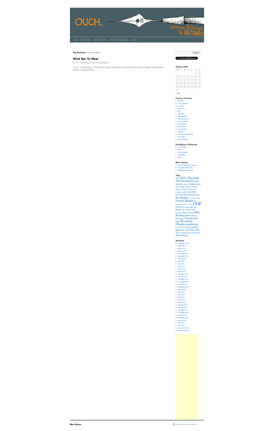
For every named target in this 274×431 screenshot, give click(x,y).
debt (189, 191)
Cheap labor (116, 67)
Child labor (126, 67)
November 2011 (183, 312)
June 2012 (181, 294)
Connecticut (192, 189)
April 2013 (181, 269)
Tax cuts (195, 230)
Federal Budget (184, 200)
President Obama (184, 222)
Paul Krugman (183, 152)
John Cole (181, 108)
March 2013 (182, 271)
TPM (179, 157)
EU (189, 198)
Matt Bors (181, 113)
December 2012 (183, 279)
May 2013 (181, 266)
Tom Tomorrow (183, 139)
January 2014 (182, 251)
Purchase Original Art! (119, 39)
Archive (134, 39)
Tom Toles (181, 137)
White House (182, 235)
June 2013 (181, 264)
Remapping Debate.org (185, 170)
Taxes (178, 232)
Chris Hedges (182, 147)
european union (195, 198)
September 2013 (183, 256)
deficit (186, 194)
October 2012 (182, 284)
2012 (178, 178)
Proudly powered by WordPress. (187, 424)
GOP (197, 203)
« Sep (178, 93)
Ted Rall (180, 131)
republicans (192, 224)
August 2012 (182, 289)
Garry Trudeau (183, 103)
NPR (179, 149)
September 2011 (183, 317)
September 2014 (183, 243)
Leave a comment (87, 69)
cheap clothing (105, 67)
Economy (182, 197)
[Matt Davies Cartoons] (120, 22)
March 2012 (182, 302)
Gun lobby (189, 207)
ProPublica (181, 155)
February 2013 (183, 274)
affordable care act (182, 184)
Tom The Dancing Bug (185, 134)
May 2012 (181, 297)
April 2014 (181, 246)
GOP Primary (180, 207)
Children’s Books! (100, 39)
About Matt (85, 39)
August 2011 (182, 320)
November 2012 (183, 281)
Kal (179, 111)
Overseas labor (158, 67)
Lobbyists (190, 212)
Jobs (184, 212)
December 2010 (183, 328)
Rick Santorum (180, 227)
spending (194, 227)
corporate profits (181, 192)
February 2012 (183, 305)
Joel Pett (181, 106)
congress (184, 189)
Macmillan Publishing (185, 167)
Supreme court (183, 229)
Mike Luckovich (183, 119)
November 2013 (183, 253)
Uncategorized (86, 67)
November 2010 (183, 330)
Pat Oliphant (182, 124)
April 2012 (181, 299)
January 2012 (182, 307)
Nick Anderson (183, 121)
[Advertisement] (187, 377)
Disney (134, 67)
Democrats (194, 194)
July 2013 (181, 261)
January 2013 (182, 276)
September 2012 (183, 287)
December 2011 (183, 310)
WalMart (76, 69)
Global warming (188, 204)
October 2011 (182, 315)
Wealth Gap (196, 232)
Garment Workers (144, 67)
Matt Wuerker (182, 116)
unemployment (186, 233)
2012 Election (189, 177)
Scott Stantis (182, 129)
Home (75, 39)
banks (193, 183)
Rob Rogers (182, 126)
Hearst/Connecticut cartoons (187, 165)
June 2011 (181, 325)
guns (195, 207)
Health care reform (183, 209)
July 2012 (181, 292)
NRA (188, 215)
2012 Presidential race (187, 181)
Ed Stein (181, 101)
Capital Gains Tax (186, 186)
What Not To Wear (85, 58)
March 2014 (182, 248)
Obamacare (180, 218)
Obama (193, 215)
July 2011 (181, 323)
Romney (188, 227)
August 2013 (182, 258)
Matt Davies (103, 62)
